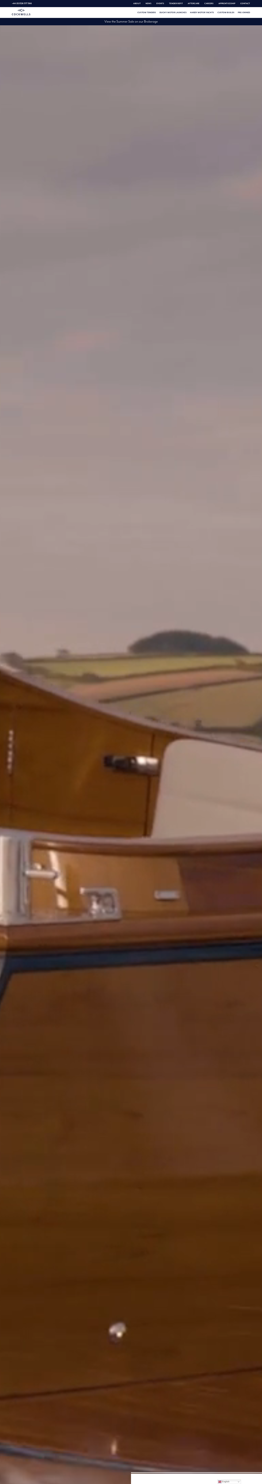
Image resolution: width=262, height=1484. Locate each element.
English (225, 1481)
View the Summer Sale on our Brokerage (131, 22)
